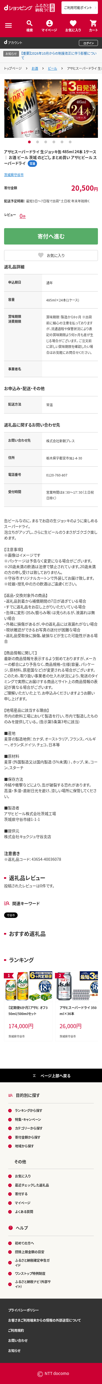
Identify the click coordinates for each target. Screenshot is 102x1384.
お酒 (35, 68)
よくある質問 (24, 1211)
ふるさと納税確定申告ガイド (32, 1262)
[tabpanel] (51, 108)
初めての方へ (24, 1243)
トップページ (13, 68)
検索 (29, 30)
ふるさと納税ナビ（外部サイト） (33, 1284)
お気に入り (73, 30)
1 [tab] (30, 142)
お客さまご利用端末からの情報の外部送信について (44, 1320)
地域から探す (24, 1146)
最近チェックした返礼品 (32, 1185)
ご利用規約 (16, 1330)
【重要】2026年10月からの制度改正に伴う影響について (58, 55)
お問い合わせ (17, 1340)
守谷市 (11, 915)
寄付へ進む (51, 236)
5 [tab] (62, 142)
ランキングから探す (28, 1110)
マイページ (49, 30)
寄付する (21, 1193)
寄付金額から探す (28, 1137)
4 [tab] (54, 142)
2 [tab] (38, 142)
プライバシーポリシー (23, 1310)
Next (94, 108)
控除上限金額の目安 (29, 1251)
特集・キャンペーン (28, 1119)
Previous (8, 108)
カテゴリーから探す (29, 1128)
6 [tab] (71, 142)
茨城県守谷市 (14, 174)
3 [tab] (46, 142)
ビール (52, 68)
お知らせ (14, 1350)
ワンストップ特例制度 (30, 1273)
